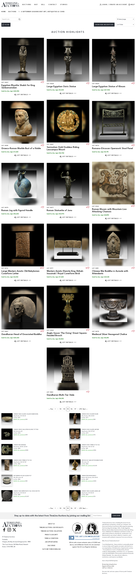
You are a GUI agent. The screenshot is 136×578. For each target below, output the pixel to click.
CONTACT (52, 4)
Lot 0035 (4, 145)
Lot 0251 (95, 268)
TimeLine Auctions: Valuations (51, 531)
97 (75, 409)
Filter (7, 24)
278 (80, 409)
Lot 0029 (95, 83)
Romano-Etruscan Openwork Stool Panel (112, 148)
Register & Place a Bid (108, 566)
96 (71, 409)
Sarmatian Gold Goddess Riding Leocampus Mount (63, 148)
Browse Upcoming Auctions (109, 564)
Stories (63, 4)
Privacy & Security (51, 534)
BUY (36, 4)
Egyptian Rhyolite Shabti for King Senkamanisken (18, 86)
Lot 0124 (95, 206)
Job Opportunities (51, 542)
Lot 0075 (4, 207)
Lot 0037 (50, 144)
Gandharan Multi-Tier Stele (60, 395)
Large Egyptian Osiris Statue (61, 86)
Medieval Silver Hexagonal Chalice (109, 334)
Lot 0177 (50, 268)
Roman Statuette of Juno (59, 210)
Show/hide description (104, 24)
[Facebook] (4, 529)
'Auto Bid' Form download (51, 549)
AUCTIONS (26, 4)
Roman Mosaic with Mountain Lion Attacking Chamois (109, 210)
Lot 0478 (95, 331)
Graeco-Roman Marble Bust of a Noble (21, 148)
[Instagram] (9, 529)
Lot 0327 (4, 331)
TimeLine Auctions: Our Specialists (51, 527)
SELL (43, 4)
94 (64, 409)
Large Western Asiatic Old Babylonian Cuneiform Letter (20, 272)
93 (60, 409)
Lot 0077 (50, 207)
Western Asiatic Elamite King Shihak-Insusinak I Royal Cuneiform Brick (65, 272)
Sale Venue (51, 545)
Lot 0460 (50, 330)
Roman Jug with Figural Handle (17, 210)
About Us (51, 524)
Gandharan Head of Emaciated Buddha (21, 334)
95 (68, 409)
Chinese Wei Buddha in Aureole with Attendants (110, 272)
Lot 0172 (4, 268)
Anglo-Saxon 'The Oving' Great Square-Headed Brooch (67, 334)
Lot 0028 (50, 83)
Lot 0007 (4, 82)
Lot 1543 (50, 392)
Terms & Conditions (51, 538)
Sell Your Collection (107, 568)
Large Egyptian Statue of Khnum (108, 86)
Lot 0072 (95, 145)
